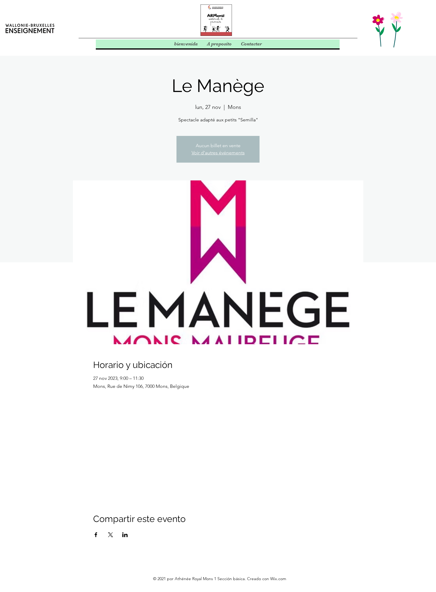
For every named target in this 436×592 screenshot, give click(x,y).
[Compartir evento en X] (110, 534)
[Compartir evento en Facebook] (96, 534)
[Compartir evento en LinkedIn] (125, 534)
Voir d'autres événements (218, 152)
